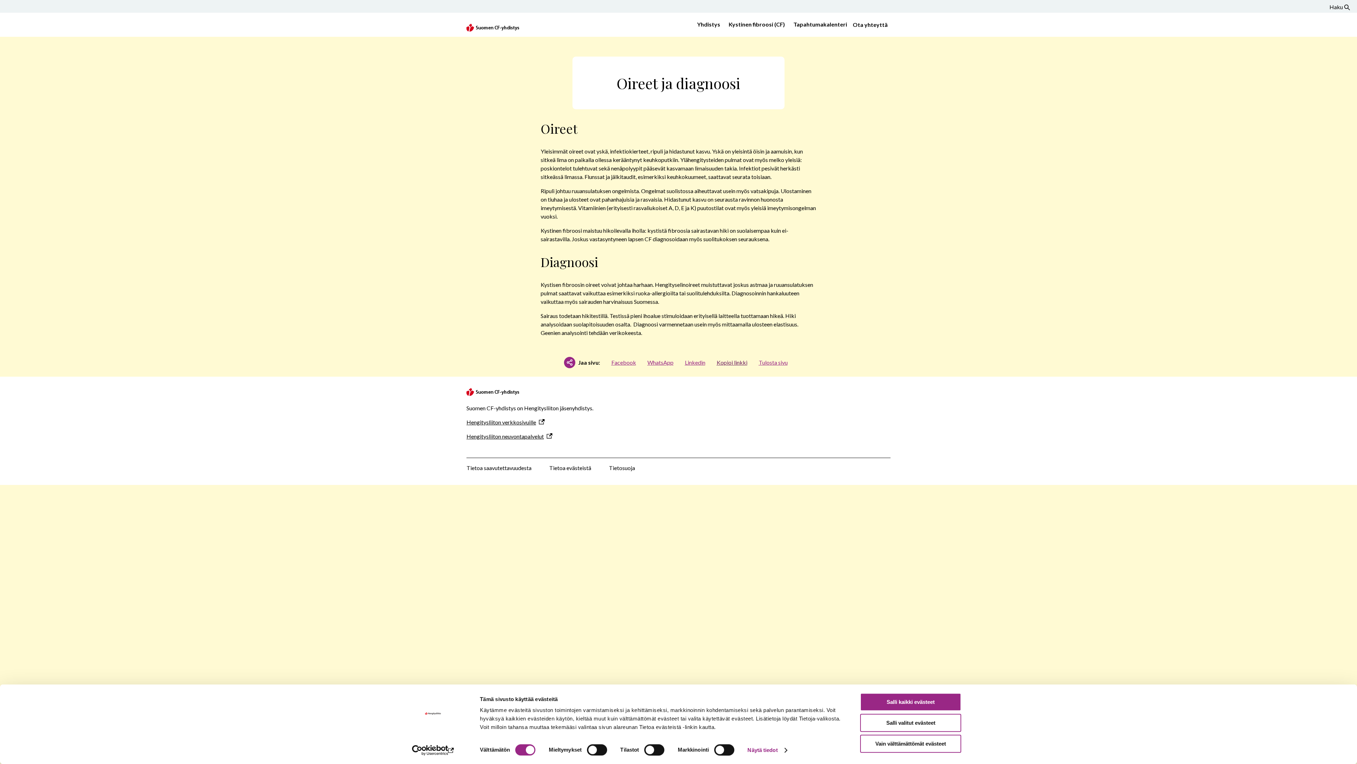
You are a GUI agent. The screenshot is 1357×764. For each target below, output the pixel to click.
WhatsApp (660, 362)
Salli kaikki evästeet (911, 702)
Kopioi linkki (732, 362)
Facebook (623, 362)
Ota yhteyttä (870, 24)
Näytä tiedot (762, 750)
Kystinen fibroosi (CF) (757, 24)
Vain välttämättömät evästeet (910, 744)
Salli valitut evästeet (910, 723)
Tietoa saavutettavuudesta (498, 467)
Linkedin (695, 362)
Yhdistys (708, 24)
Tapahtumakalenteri (820, 24)
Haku (1336, 7)
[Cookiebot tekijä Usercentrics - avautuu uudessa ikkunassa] (433, 750)
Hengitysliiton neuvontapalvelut (505, 436)
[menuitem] (707, 24)
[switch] (597, 750)
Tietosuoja (622, 467)
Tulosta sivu (773, 362)
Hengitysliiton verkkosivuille (501, 422)
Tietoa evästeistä (570, 467)
